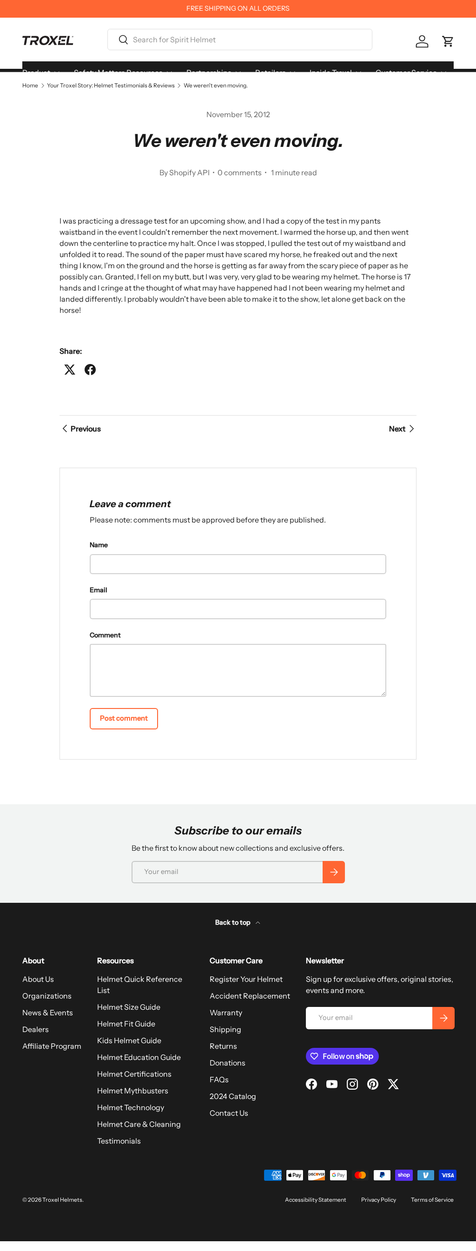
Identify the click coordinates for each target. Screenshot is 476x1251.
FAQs (219, 1079)
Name (99, 545)
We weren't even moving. (216, 85)
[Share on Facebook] (90, 369)
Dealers (35, 1029)
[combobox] (240, 39)
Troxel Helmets (62, 1199)
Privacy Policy (378, 1199)
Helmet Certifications (134, 1074)
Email (98, 590)
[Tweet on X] (70, 369)
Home (30, 85)
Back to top (233, 922)
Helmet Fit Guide (126, 1023)
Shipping (225, 1029)
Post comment (124, 718)
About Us (38, 979)
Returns (223, 1046)
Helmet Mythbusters (132, 1090)
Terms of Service (432, 1199)
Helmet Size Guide (128, 1007)
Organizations (47, 995)
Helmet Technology (130, 1107)
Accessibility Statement (315, 1199)
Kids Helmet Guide (129, 1040)
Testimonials (119, 1140)
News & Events (47, 1012)
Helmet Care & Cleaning (139, 1124)
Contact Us (229, 1113)
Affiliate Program (51, 1046)
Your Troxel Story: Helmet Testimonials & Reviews (111, 85)
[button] (448, 41)
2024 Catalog (233, 1096)
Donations (227, 1062)
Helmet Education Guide (139, 1057)
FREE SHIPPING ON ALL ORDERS (238, 8)
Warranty (226, 1012)
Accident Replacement (250, 995)
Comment (105, 635)
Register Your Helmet (246, 979)
